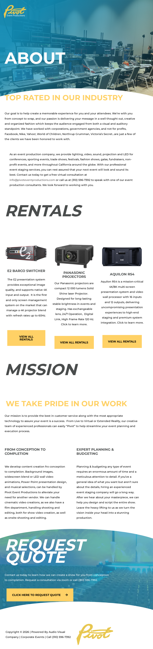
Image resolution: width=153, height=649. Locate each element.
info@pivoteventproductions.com (32, 179)
